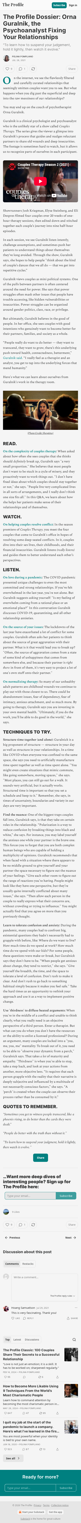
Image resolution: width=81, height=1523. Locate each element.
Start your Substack (33, 1512)
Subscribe (59, 5)
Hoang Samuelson (23, 1307)
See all (10, 1458)
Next (68, 1237)
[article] (40, 1363)
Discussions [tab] (32, 1339)
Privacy (37, 1505)
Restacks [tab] (27, 1264)
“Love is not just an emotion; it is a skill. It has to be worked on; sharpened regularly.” (31, 1366)
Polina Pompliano (22, 56)
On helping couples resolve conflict (28, 524)
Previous (14, 1237)
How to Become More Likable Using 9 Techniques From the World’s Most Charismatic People (30, 1390)
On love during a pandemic (22, 577)
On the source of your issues (23, 627)
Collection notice (60, 1505)
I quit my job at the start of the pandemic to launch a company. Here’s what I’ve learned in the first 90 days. (30, 1427)
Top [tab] (7, 1339)
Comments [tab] (12, 1264)
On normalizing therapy (20, 681)
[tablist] (19, 1264)
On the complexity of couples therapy (29, 451)
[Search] (74, 1339)
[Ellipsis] (76, 1308)
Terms (46, 1505)
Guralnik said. (13, 358)
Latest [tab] (17, 1339)
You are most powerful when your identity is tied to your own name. (30, 1438)
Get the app (55, 1512)
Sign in (73, 5)
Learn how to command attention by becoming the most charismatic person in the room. (30, 1402)
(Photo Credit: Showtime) (40, 433)
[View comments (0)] (24, 1377)
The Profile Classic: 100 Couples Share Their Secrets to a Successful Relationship (31, 1354)
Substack (25, 1518)
